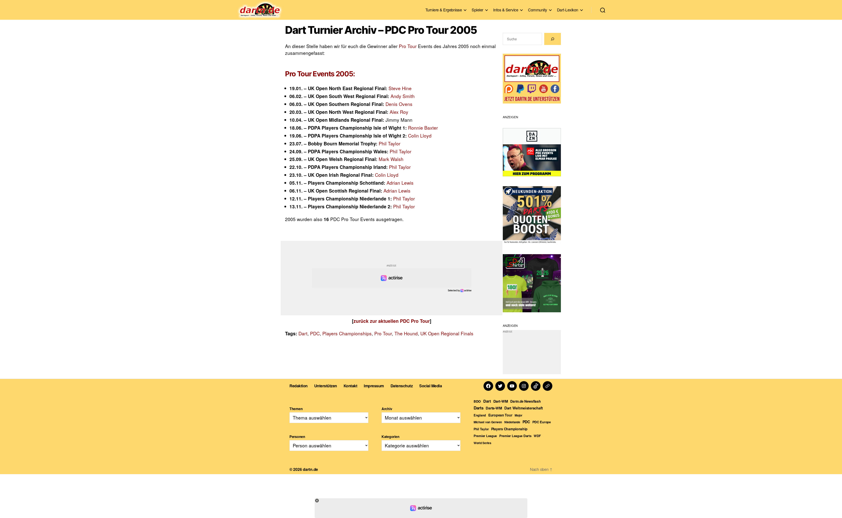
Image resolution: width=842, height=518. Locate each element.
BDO (477, 401)
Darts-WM (494, 408)
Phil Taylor (389, 143)
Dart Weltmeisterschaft (523, 408)
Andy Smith (403, 96)
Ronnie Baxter (423, 127)
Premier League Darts (515, 435)
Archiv (387, 408)
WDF (537, 436)
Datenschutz (402, 386)
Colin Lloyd (420, 135)
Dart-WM (500, 401)
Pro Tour (408, 46)
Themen (296, 408)
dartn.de (310, 469)
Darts (478, 408)
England (480, 415)
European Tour (500, 415)
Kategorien (390, 436)
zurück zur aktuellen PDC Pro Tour (391, 321)
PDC (315, 333)
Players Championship (509, 428)
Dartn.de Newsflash (525, 401)
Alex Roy (399, 112)
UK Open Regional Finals (446, 333)
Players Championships (347, 333)
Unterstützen (325, 386)
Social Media (430, 386)
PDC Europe (541, 422)
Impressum (374, 386)
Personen (297, 436)
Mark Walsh (391, 159)
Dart (302, 333)
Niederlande (512, 422)
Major (518, 415)
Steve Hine (400, 88)
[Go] (552, 39)
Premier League (485, 436)
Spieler (477, 9)
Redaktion (298, 386)
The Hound (406, 333)
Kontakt (350, 386)
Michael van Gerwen (488, 422)
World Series (482, 443)
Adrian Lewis (400, 182)
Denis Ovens (398, 104)
